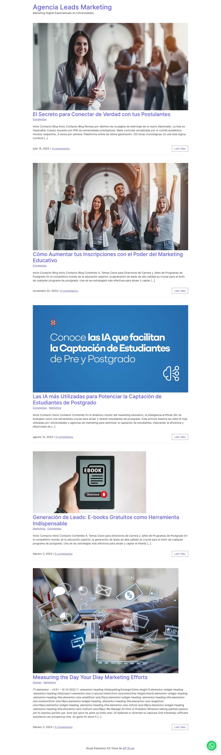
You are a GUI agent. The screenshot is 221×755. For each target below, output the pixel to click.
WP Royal (128, 748)
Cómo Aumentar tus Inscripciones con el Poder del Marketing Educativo (108, 257)
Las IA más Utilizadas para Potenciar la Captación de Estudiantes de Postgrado (97, 399)
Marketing (55, 407)
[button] (211, 745)
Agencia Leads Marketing (72, 7)
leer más (180, 148)
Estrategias (40, 119)
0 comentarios (61, 148)
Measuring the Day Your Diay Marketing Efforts (90, 677)
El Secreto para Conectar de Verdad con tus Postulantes (101, 114)
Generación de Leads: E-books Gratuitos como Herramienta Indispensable (106, 520)
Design (37, 682)
